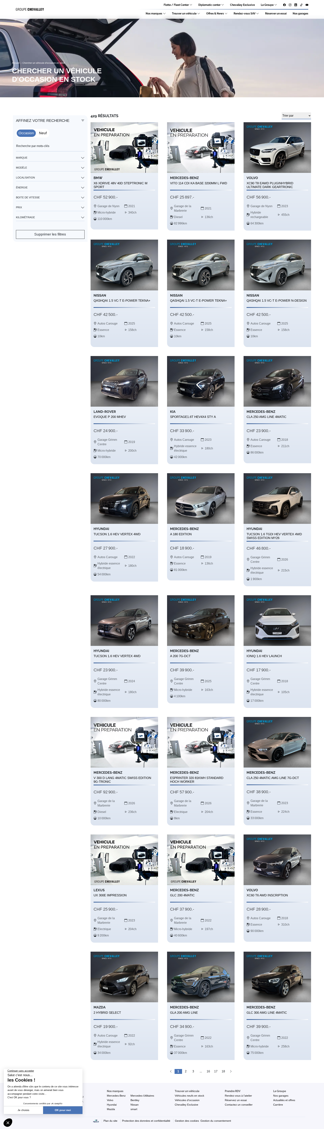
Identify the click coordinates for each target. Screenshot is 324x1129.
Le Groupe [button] (279, 1091)
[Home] (30, 9)
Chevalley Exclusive (242, 4)
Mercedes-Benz (116, 1095)
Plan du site (110, 1120)
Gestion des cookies (187, 1120)
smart (133, 1109)
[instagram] (290, 5)
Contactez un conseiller (239, 1104)
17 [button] (216, 1071)
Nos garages (300, 13)
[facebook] (284, 5)
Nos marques (154, 13)
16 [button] (208, 1071)
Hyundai (112, 1104)
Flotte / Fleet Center (176, 4)
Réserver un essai (276, 13)
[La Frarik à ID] (96, 1121)
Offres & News (215, 13)
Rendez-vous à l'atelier (238, 1095)
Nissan (134, 1104)
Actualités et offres (284, 1100)
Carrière (278, 1104)
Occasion (26, 133)
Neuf (43, 133)
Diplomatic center (209, 4)
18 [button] (223, 1071)
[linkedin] (295, 5)
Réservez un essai (236, 1100)
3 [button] (193, 1071)
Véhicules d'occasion (187, 1100)
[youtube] (307, 5)
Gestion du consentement (215, 1120)
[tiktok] (301, 5)
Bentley (134, 1100)
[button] (171, 1071)
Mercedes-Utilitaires (142, 1095)
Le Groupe (267, 4)
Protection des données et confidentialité (146, 1120)
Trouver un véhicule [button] (187, 1091)
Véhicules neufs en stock (189, 1095)
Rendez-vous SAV (244, 13)
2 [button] (186, 1071)
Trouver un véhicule (184, 13)
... (201, 1071)
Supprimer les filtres (50, 234)
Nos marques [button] (115, 1091)
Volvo (110, 1100)
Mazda (111, 1109)
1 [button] (178, 1071)
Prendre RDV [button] (232, 1091)
